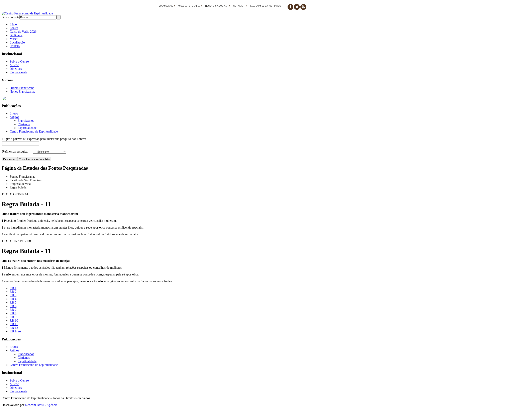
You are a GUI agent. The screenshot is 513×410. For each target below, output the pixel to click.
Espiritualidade (27, 128)
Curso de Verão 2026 (23, 31)
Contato (15, 46)
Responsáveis (18, 72)
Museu (14, 38)
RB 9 (13, 317)
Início (13, 24)
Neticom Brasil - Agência (41, 405)
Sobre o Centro (19, 61)
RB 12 (14, 327)
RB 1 (13, 288)
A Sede (14, 65)
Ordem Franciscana (22, 88)
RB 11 (14, 324)
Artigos (14, 117)
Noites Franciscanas (22, 91)
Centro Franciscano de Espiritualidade (34, 131)
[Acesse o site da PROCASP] (256, 98)
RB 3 (13, 295)
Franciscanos (26, 120)
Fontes (14, 28)
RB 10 (14, 320)
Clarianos (24, 124)
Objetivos (16, 68)
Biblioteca (16, 35)
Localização (17, 42)
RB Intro (15, 331)
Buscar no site (10, 17)
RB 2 (13, 291)
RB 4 (13, 299)
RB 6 (13, 306)
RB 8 (13, 313)
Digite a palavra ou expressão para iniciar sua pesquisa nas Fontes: (44, 139)
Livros (14, 113)
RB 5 (13, 302)
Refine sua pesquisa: (15, 151)
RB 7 (13, 309)
